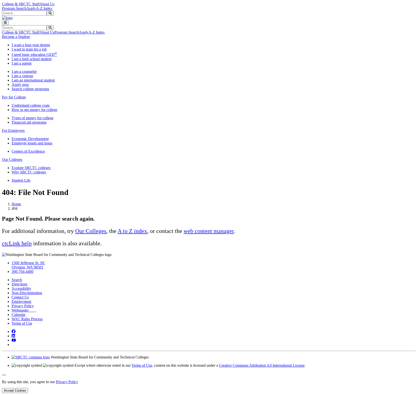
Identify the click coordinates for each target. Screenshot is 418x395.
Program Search (14, 8)
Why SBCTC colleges (29, 172)
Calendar (18, 315)
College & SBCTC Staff (20, 4)
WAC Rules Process (27, 319)
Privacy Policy (23, 306)
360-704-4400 (22, 271)
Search (17, 280)
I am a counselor (24, 71)
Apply (31, 8)
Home (16, 204)
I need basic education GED (34, 54)
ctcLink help (17, 243)
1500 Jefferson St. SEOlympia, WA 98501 (28, 265)
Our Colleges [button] (12, 159)
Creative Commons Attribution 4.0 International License (262, 365)
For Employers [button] (13, 130)
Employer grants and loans (32, 143)
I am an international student (33, 80)
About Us (46, 4)
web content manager (209, 231)
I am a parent (21, 63)
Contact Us (20, 297)
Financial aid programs (29, 122)
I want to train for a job (29, 49)
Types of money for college (32, 118)
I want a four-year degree (31, 45)
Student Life (21, 180)
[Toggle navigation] (5, 22)
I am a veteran (22, 76)
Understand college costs (31, 105)
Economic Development (30, 139)
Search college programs (30, 89)
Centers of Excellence (28, 151)
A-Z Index (44, 8)
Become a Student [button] (16, 37)
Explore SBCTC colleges (31, 168)
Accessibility (21, 288)
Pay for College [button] (14, 97)
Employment (21, 301)
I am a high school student (32, 59)
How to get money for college (34, 110)
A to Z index (132, 231)
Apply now (20, 84)
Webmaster (24, 310)
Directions (19, 284)
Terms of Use (22, 323)
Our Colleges (90, 231)
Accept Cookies (15, 390)
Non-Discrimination (27, 293)
